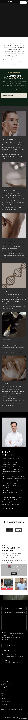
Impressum (4, 704)
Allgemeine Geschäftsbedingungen (12, 709)
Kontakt (3, 698)
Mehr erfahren (8, 508)
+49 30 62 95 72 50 (15, 654)
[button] (2, 530)
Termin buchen (22, 718)
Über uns (4, 696)
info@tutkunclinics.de (16, 656)
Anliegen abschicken (9, 645)
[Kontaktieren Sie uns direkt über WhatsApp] (27, 1)
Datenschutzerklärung (16, 632)
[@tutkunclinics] (9, 566)
